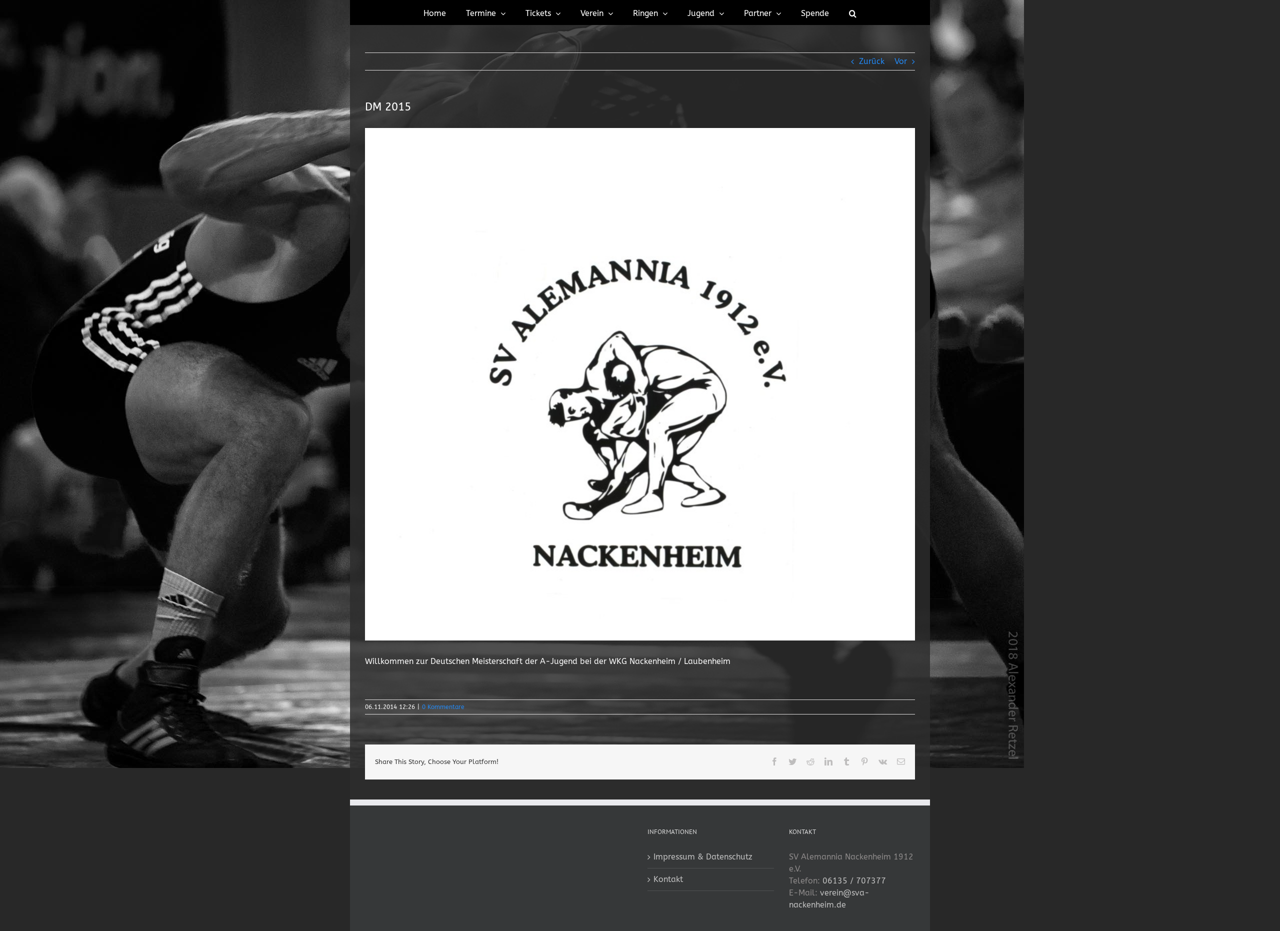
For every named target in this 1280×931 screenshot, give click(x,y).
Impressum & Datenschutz (703, 857)
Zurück (871, 61)
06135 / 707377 (854, 881)
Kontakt (668, 879)
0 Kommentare (443, 707)
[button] (852, 12)
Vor (900, 61)
